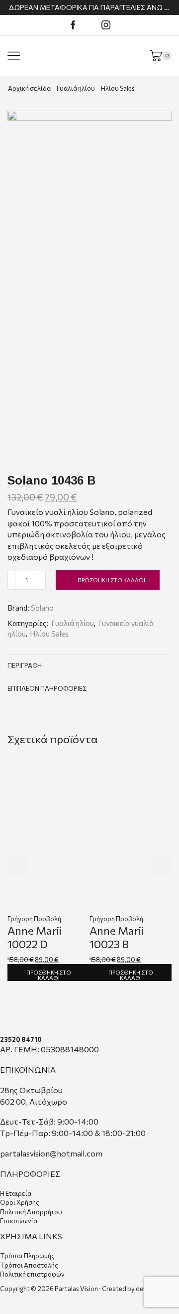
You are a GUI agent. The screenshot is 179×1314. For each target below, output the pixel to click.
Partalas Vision (76, 1289)
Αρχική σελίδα (29, 88)
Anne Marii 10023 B (117, 937)
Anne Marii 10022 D (34, 937)
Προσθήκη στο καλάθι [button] (48, 975)
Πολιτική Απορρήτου (31, 1212)
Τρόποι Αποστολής (29, 1265)
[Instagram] (105, 25)
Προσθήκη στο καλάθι (111, 580)
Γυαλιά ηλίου (76, 88)
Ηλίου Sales (118, 88)
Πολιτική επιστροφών (32, 1274)
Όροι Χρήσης (19, 1202)
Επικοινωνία (18, 1221)
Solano (42, 607)
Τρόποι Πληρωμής (27, 1256)
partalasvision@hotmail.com (51, 1153)
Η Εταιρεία (15, 1193)
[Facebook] (73, 25)
